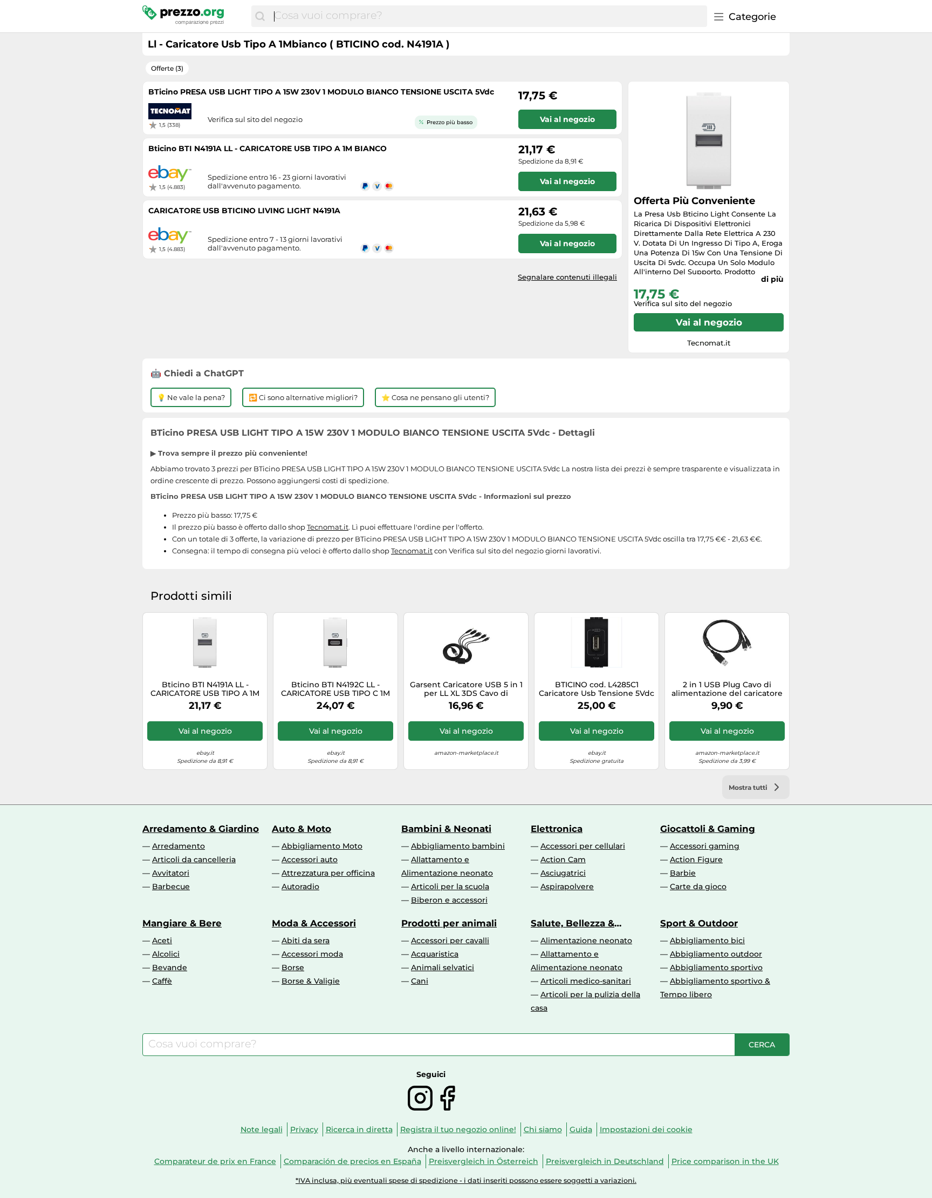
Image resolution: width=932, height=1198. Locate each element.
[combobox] (488, 16)
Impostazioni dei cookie (646, 1129)
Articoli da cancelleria (194, 859)
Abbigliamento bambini (458, 846)
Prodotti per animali (449, 923)
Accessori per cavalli (450, 940)
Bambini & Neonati (446, 828)
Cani (419, 981)
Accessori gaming (704, 846)
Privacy (304, 1129)
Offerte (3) (167, 68)
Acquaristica (434, 954)
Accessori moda (312, 954)
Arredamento (178, 846)
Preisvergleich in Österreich (483, 1161)
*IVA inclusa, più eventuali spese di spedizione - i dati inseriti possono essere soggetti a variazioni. (466, 1180)
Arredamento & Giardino (200, 828)
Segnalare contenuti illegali (567, 277)
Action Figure (696, 859)
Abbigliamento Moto (322, 846)
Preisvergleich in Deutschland (605, 1161)
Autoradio (300, 886)
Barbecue (171, 886)
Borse (293, 967)
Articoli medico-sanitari (585, 981)
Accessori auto (310, 859)
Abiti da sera (306, 940)
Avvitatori (170, 873)
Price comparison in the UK (725, 1161)
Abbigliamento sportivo (716, 967)
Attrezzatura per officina (328, 873)
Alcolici (166, 954)
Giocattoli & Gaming (707, 828)
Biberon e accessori (449, 900)
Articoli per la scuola (450, 886)
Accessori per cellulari (582, 846)
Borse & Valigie (311, 981)
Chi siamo (543, 1129)
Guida (581, 1129)
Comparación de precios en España (352, 1161)
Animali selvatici (442, 967)
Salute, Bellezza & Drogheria (572, 923)
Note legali (262, 1129)
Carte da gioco (698, 886)
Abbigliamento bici (707, 940)
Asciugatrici (563, 873)
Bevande (169, 967)
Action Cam (563, 859)
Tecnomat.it (327, 527)
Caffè (162, 981)
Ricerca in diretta (359, 1129)
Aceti (162, 940)
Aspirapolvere (567, 886)
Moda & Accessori (314, 923)
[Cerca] (260, 16)
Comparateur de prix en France (215, 1161)
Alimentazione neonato (586, 940)
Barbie (683, 873)
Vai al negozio (709, 322)
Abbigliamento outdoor (716, 954)
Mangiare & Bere (182, 923)
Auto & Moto (301, 828)
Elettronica (556, 828)
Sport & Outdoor (699, 923)
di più (772, 279)
